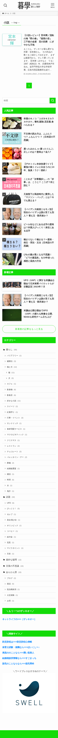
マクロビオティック (17, 434)
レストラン (13, 446)
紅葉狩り (12, 412)
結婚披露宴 (13, 468)
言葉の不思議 (15, 566)
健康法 (11, 361)
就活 (10, 584)
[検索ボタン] (5, 5)
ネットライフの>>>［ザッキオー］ (19, 619)
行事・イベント (15, 418)
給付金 (11, 537)
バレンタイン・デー (17, 457)
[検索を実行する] (52, 100)
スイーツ (12, 406)
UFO (10, 503)
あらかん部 (13, 572)
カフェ (11, 384)
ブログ (11, 578)
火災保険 (12, 595)
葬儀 (10, 463)
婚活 (10, 474)
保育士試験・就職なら (13, 647)
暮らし (11, 349)
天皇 (10, 554)
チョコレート (14, 451)
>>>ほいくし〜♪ (32, 647)
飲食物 (11, 389)
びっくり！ (13, 508)
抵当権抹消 (13, 589)
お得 (10, 601)
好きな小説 (14, 401)
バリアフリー (14, 356)
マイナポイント (15, 548)
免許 (10, 491)
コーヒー (12, 531)
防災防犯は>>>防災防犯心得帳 (17, 642)
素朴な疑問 (13, 560)
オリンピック (14, 525)
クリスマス (13, 440)
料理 (10, 480)
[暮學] (29, 5)
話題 (10, 497)
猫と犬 (12, 367)
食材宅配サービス (16, 429)
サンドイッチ (14, 423)
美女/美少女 (13, 520)
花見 (10, 542)
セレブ (11, 514)
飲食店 (11, 395)
